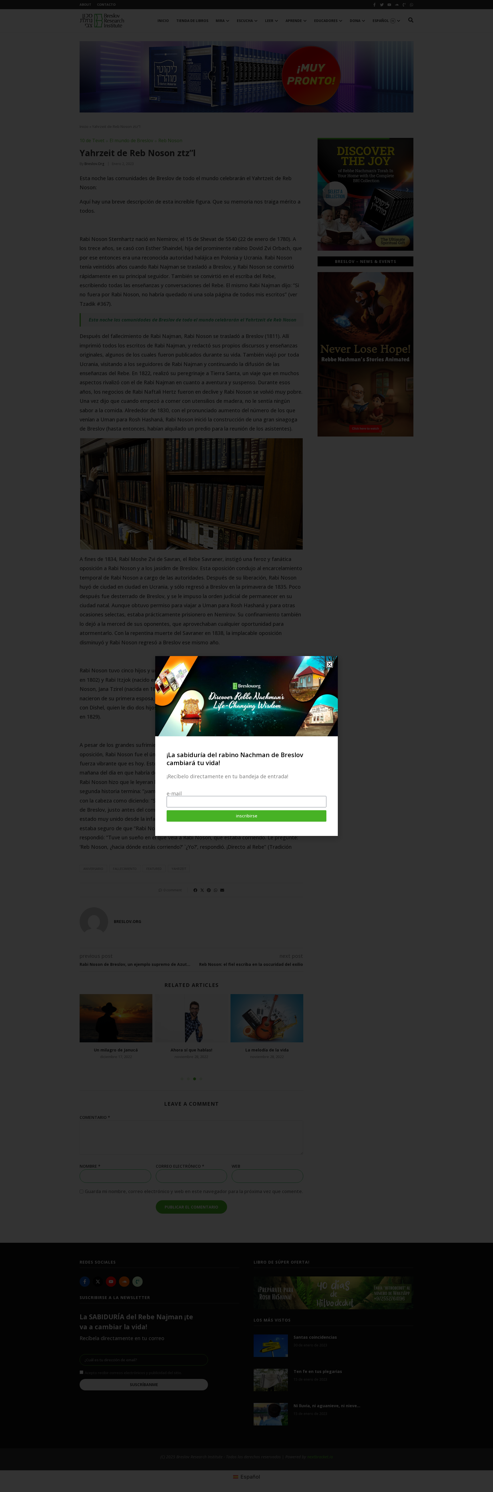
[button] (329, 664)
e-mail (174, 793)
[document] (246, 746)
